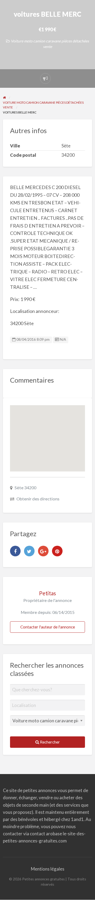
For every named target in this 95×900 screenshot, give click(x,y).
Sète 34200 (25, 487)
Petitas (47, 593)
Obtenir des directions (37, 498)
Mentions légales (47, 869)
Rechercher (49, 742)
